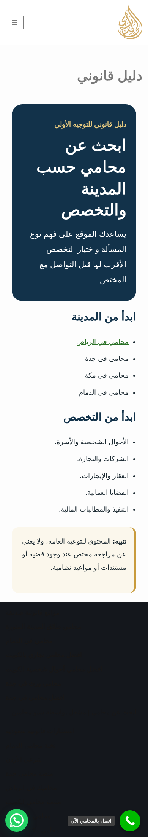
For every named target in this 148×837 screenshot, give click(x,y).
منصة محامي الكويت (33, 801)
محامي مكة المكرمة (32, 830)
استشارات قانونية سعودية (40, 731)
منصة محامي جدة (29, 773)
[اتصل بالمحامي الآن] (130, 820)
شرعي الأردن (24, 759)
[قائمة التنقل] (15, 22)
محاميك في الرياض (31, 787)
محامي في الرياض (102, 342)
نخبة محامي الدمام (31, 745)
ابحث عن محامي (114, 712)
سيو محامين (28, 712)
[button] (16, 820)
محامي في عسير (28, 816)
